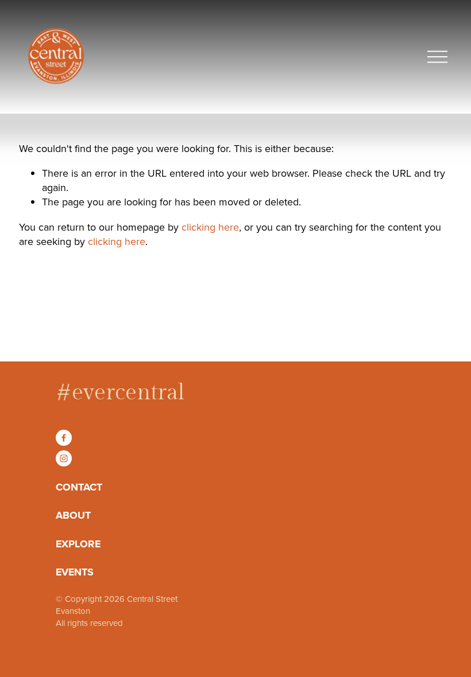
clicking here (210, 227)
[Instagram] (64, 458)
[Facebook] (64, 438)
